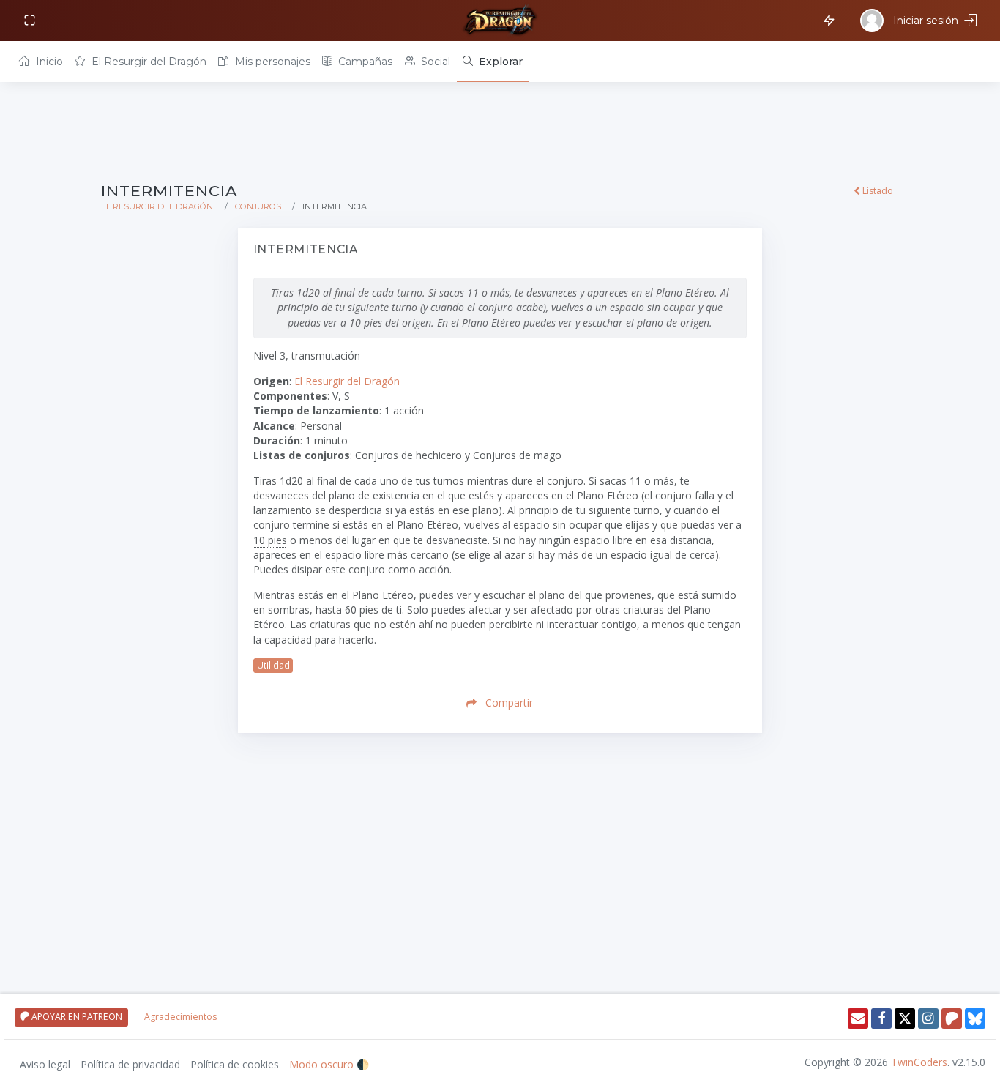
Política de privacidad (130, 1064)
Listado (876, 191)
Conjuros (258, 206)
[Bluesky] (975, 1018)
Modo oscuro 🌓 (329, 1064)
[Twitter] (905, 1018)
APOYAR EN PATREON (75, 1016)
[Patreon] (951, 1018)
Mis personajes (271, 61)
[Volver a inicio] (500, 20)
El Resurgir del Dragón (147, 61)
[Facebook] (881, 1018)
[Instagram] (928, 1018)
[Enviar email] (858, 1018)
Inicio (48, 61)
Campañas (363, 61)
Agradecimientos (180, 1016)
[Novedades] (826, 19)
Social (434, 61)
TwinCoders (919, 1062)
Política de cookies (234, 1064)
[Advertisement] (500, 133)
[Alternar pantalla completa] (31, 21)
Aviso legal (45, 1064)
